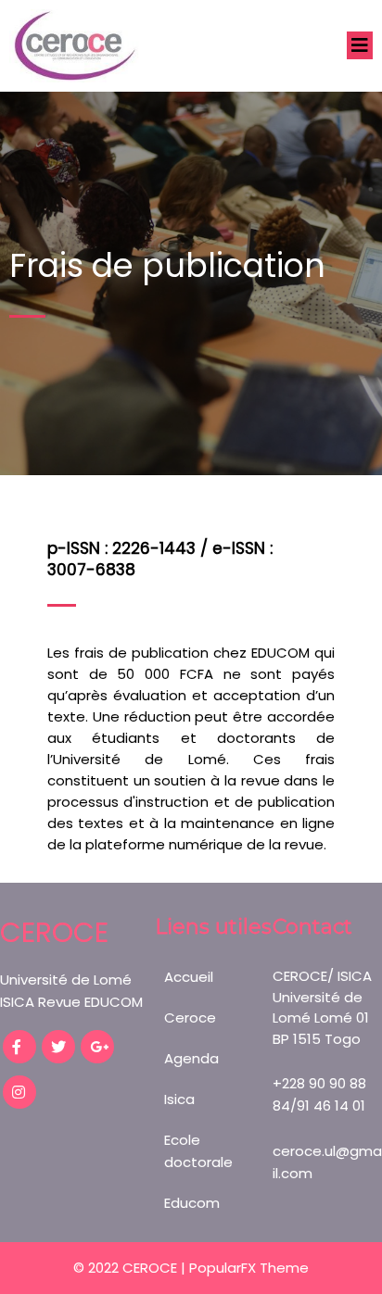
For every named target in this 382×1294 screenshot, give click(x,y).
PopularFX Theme (249, 1267)
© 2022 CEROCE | (131, 1267)
